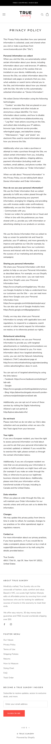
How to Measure (10, 663)
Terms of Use (9, 649)
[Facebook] (4, 624)
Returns (6, 658)
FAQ (5, 673)
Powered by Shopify (26, 737)
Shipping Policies (10, 654)
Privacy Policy (9, 644)
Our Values (8, 640)
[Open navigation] (4, 14)
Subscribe (14, 713)
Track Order (8, 677)
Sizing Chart (8, 668)
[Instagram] (11, 624)
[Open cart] (47, 14)
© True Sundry (25, 734)
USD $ (24, 728)
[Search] (42, 14)
